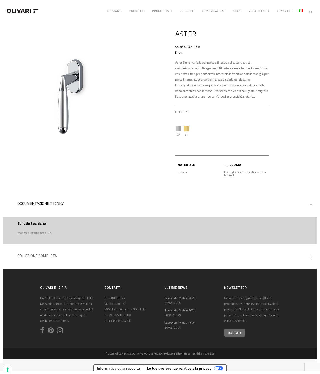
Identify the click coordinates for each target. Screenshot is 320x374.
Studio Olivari (183, 46)
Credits (210, 353)
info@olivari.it (122, 320)
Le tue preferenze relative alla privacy (179, 368)
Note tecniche (193, 353)
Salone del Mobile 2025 (179, 310)
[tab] (160, 204)
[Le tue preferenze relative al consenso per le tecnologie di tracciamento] (7, 370)
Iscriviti (234, 333)
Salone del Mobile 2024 (179, 322)
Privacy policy (173, 353)
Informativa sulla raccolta (118, 368)
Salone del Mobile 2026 (179, 298)
